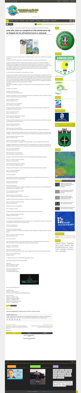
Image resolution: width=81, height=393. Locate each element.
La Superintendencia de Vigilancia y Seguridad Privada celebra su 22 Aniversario (67, 191)
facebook (45, 333)
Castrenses (58, 243)
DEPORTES (32, 20)
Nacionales (31, 24)
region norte (63, 249)
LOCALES (17, 20)
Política (57, 249)
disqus (29, 333)
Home (7, 27)
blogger (13, 333)
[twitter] (14, 1)
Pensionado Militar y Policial (62, 247)
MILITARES (22, 20)
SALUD (27, 20)
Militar (61, 245)
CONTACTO (72, 1)
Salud (57, 251)
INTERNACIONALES (46, 20)
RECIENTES (58, 180)
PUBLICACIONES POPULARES (65, 181)
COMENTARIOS (72, 180)
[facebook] (12, 1)
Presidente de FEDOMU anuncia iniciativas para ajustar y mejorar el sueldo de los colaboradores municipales (55, 24)
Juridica (57, 245)
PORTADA (58, 1)
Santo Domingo (62, 251)
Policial (71, 247)
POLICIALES (38, 20)
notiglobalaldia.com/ (49, 391)
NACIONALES (53, 20)
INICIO (8, 361)
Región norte (12, 27)
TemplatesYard (40, 391)
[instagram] (16, 1)
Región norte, (19, 35)
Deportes (64, 243)
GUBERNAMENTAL (70, 243)
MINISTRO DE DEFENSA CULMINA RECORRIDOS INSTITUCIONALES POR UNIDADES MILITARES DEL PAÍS (66, 197)
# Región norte (13, 305)
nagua (72, 245)
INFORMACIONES (65, 1)
